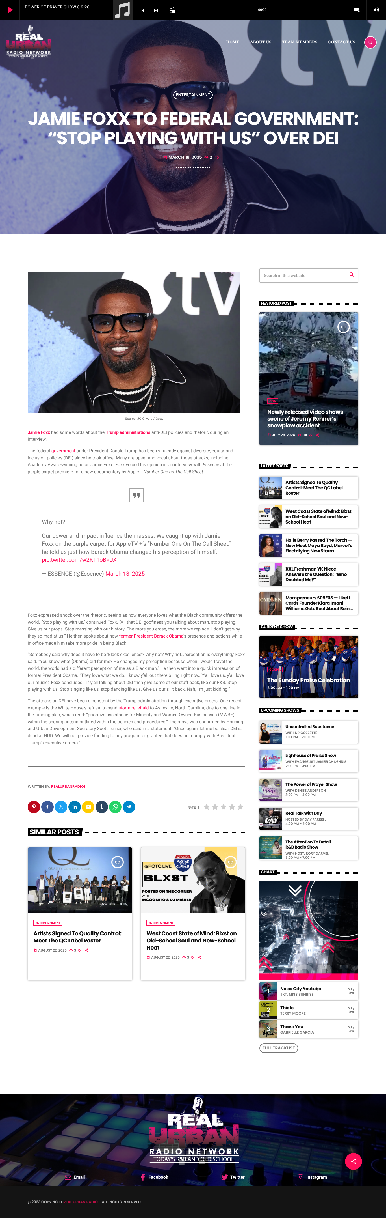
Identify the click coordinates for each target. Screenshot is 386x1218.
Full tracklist (279, 1048)
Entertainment (193, 95)
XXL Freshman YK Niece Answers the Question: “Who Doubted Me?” (316, 574)
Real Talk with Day (303, 813)
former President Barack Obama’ (151, 636)
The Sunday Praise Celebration (308, 680)
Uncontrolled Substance (309, 726)
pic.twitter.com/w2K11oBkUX (79, 559)
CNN (272, 401)
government (63, 450)
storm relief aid (133, 708)
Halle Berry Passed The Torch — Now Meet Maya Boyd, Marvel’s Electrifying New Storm (318, 545)
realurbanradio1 (68, 786)
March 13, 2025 (125, 573)
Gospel (275, 669)
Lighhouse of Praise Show (310, 755)
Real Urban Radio (80, 1202)
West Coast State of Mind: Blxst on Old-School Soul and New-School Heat (191, 940)
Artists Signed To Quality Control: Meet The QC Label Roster (77, 936)
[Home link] (28, 42)
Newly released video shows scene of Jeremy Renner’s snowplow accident (305, 418)
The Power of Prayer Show (311, 784)
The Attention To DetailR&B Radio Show (308, 845)
